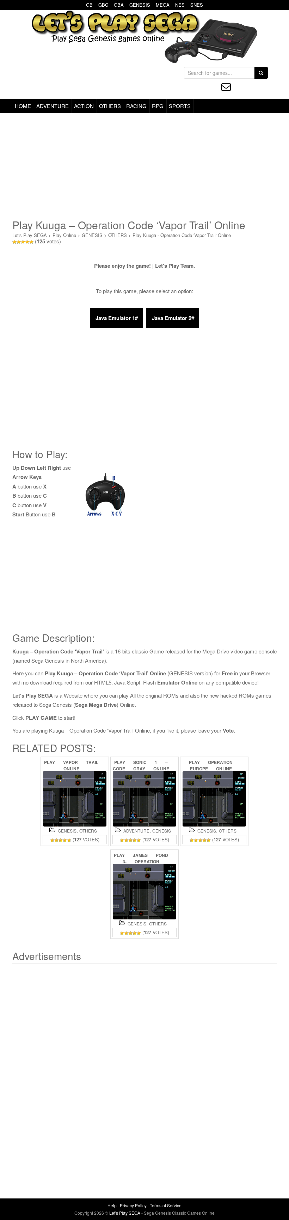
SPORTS (180, 105)
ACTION (84, 105)
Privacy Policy (133, 1205)
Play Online (64, 235)
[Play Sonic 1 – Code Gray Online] (144, 799)
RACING (136, 105)
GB (89, 4)
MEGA (163, 4)
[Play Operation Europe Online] (214, 799)
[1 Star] (14, 242)
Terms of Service (166, 1205)
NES (180, 4)
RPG (158, 105)
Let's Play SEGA (29, 235)
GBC (103, 4)
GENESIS (139, 4)
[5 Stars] (31, 242)
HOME (23, 105)
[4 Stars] (27, 242)
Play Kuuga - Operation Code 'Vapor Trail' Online (182, 235)
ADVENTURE (52, 105)
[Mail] (226, 87)
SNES (196, 4)
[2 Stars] (19, 242)
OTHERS (110, 105)
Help (112, 1205)
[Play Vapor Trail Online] (75, 799)
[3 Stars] (23, 242)
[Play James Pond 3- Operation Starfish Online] (144, 891)
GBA (119, 4)
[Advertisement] (144, 166)
